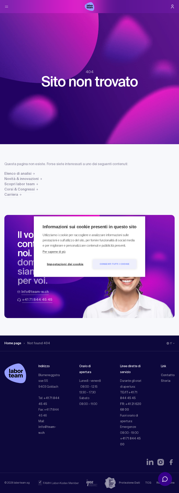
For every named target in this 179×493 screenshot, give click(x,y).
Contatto (168, 375)
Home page (12, 343)
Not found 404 (38, 343)
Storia (165, 380)
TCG (148, 483)
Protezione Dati (129, 483)
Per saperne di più (54, 251)
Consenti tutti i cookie (115, 264)
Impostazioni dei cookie (65, 264)
